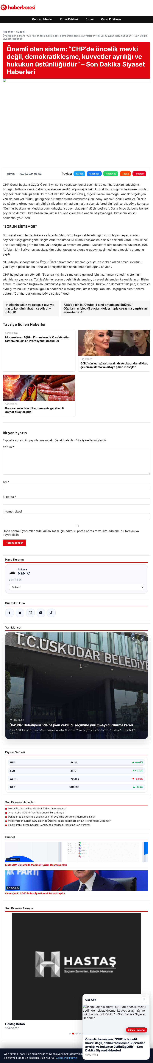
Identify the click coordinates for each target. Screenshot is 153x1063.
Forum (89, 19)
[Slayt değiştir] (70, 1034)
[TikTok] (51, 613)
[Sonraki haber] (141, 638)
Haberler (8, 31)
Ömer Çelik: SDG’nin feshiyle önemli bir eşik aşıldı (36, 812)
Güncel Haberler (42, 19)
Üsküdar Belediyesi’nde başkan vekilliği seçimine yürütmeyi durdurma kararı (52, 816)
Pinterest (139, 173)
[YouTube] (41, 613)
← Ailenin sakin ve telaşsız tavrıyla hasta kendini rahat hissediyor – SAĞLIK (29, 308)
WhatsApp (110, 173)
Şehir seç (15, 579)
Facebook (94, 173)
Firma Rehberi (69, 19)
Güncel (20, 31)
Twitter (79, 173)
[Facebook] (9, 613)
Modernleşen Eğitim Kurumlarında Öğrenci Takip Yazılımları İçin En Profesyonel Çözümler (59, 820)
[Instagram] (30, 613)
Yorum (8, 447)
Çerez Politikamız (66, 1057)
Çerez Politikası (111, 19)
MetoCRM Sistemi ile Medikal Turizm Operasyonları (37, 808)
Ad (6, 482)
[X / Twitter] (20, 613)
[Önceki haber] (134, 638)
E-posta (9, 497)
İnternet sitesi (12, 511)
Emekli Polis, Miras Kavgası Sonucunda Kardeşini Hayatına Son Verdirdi (49, 824)
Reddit (125, 173)
